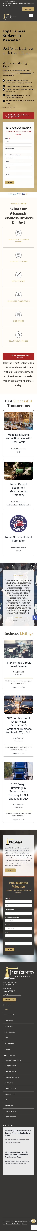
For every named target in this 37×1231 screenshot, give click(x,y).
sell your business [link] (25, 73)
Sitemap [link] (24, 1224)
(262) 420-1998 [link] (8, 3)
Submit (10, 182)
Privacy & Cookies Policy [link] (13, 1224)
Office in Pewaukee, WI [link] (10, 2)
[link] (35, 618)
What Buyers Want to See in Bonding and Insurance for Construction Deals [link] (16, 1154)
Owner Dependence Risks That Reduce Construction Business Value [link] (18, 1133)
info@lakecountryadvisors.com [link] (24, 3)
